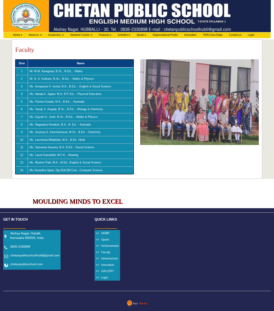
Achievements (110, 245)
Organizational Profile (165, 34)
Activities (123, 34)
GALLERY (107, 271)
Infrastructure (109, 258)
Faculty (105, 252)
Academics (55, 34)
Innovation (190, 34)
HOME (105, 233)
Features (104, 34)
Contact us (235, 34)
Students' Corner (80, 34)
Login (251, 34)
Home (16, 34)
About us (34, 34)
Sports (140, 34)
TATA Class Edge (213, 34)
